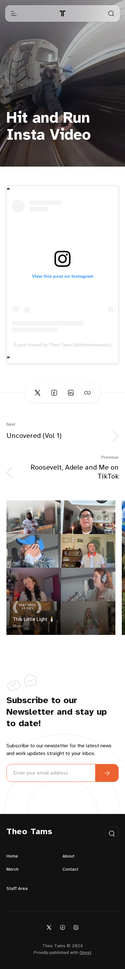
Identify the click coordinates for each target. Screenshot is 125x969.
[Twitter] (49, 927)
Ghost (85, 952)
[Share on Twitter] (37, 393)
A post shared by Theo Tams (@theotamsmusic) (63, 344)
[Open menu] (14, 13)
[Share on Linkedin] (71, 393)
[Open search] (111, 13)
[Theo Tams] (62, 13)
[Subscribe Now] (107, 773)
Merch (12, 869)
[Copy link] (87, 393)
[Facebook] (62, 927)
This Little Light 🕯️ (34, 619)
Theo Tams (29, 831)
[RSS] (76, 927)
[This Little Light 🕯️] (60, 567)
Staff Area (17, 888)
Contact (70, 869)
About (68, 856)
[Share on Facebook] (54, 393)
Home (12, 856)
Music (18, 626)
